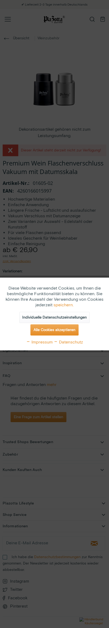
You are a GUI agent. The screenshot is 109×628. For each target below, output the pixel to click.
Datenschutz (70, 342)
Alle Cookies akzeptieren (54, 330)
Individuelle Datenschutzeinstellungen (54, 317)
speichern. (63, 305)
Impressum (41, 342)
